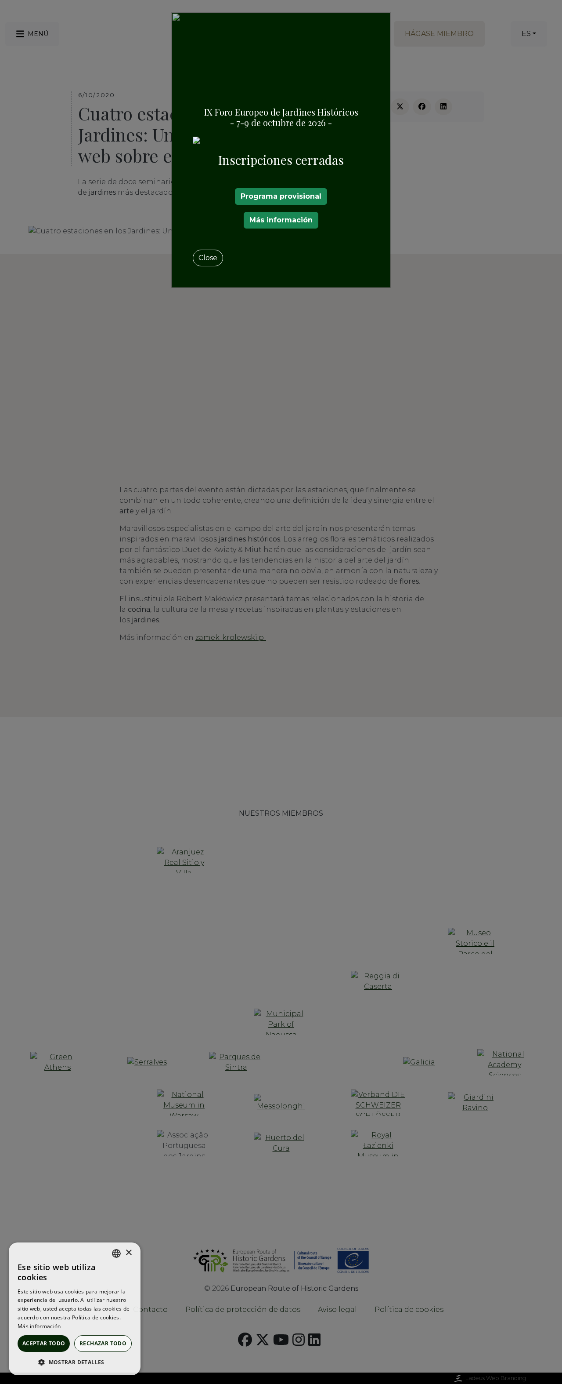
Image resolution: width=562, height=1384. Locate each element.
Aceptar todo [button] (43, 1343)
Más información (281, 220)
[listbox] (116, 1253)
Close (207, 258)
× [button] (128, 1253)
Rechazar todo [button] (102, 1343)
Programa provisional (281, 196)
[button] (75, 1362)
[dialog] (74, 1308)
